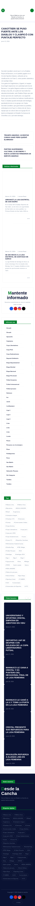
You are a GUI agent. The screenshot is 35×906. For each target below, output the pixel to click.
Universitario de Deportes (13, 586)
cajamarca (17, 512)
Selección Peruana (12, 471)
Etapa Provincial (11, 375)
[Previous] (26, 598)
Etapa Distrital (10, 367)
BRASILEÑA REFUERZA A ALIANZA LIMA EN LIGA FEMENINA (17, 757)
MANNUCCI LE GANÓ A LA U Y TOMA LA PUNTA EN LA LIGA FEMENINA (17, 702)
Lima (8, 423)
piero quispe (17, 565)
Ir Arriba (18, 902)
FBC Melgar (21, 547)
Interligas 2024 (20, 554)
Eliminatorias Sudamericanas (14, 543)
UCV (7, 583)
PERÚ (8, 565)
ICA (21, 551)
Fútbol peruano (11, 388)
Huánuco (9, 393)
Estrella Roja (10, 547)
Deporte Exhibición (12, 358)
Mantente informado (17, 295)
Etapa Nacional (11, 371)
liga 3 (22, 558)
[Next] (29, 598)
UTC (26, 586)
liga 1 (8, 558)
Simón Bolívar (10, 575)
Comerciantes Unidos (21, 522)
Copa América (10, 526)
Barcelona (9, 508)
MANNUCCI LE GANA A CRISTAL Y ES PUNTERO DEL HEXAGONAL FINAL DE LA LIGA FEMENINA (17, 672)
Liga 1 (8, 410)
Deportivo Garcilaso (22, 540)
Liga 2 (8, 414)
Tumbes (8, 479)
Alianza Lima (10, 504)
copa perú (24, 529)
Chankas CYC (10, 519)
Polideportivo (10, 453)
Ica (7, 397)
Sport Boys (22, 575)
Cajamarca (9, 341)
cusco (24, 536)
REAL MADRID (10, 568)
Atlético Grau (22, 504)
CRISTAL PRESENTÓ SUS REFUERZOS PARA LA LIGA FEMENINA (17, 729)
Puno (8, 458)
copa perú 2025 (11, 533)
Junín (8, 401)
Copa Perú (9, 349)
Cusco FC (9, 540)
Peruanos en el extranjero (14, 445)
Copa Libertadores (12, 345)
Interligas (9, 554)
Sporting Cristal (10, 579)
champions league (11, 515)
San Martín (9, 462)
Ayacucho (9, 336)
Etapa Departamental (12, 362)
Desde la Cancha (10, 791)
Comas (8, 522)
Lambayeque (10, 406)
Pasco (8, 440)
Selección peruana (11, 572)
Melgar (27, 561)
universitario (16, 583)
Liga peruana (10, 561)
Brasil (8, 512)
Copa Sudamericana (12, 354)
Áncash (8, 328)
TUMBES (22, 579)
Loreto (8, 436)
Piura (8, 449)
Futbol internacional (12, 384)
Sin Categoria (10, 475)
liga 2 (15, 558)
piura (27, 565)
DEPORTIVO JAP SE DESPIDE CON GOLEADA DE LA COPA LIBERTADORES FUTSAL (17, 645)
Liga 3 (8, 419)
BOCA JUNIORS (21, 508)
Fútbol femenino (11, 380)
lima (19, 561)
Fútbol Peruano (10, 551)
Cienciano (22, 519)
